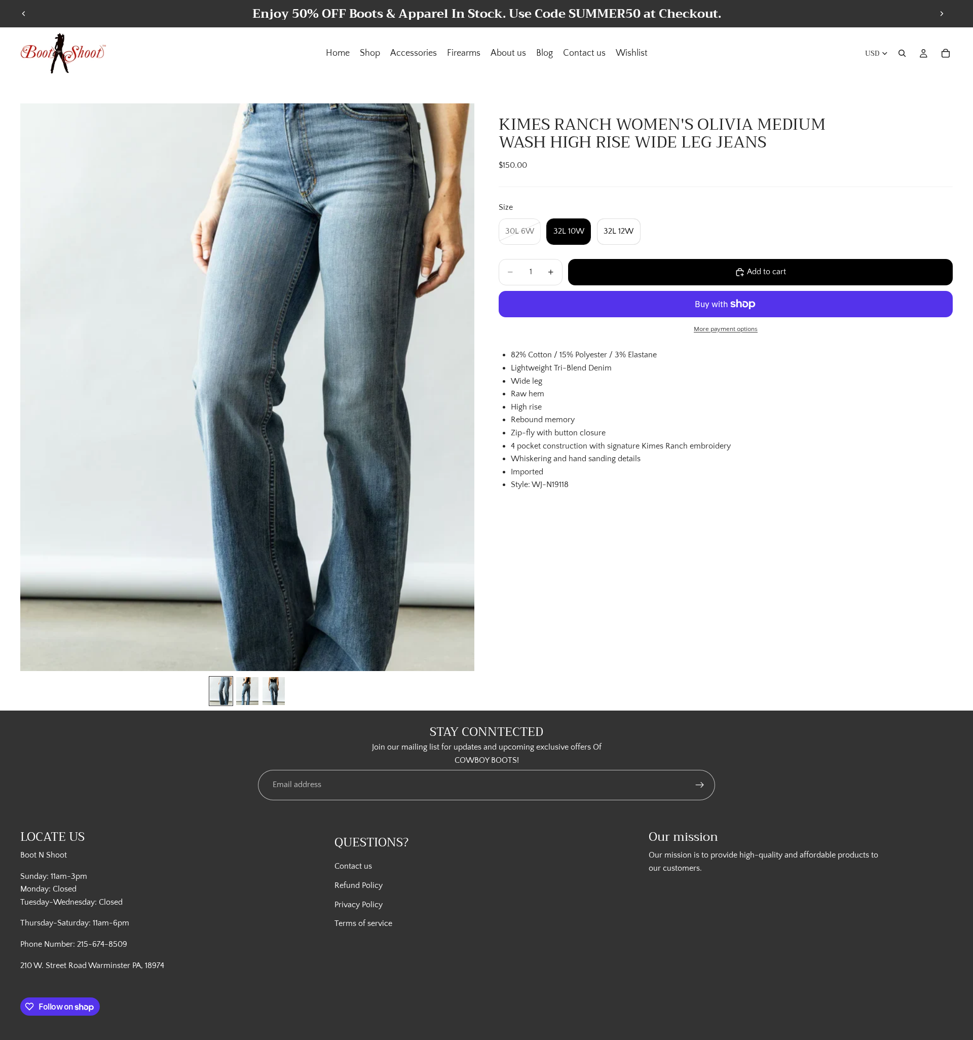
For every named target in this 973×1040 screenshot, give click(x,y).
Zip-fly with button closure (558, 432)
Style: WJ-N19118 (540, 485)
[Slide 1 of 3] (221, 691)
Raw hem (527, 394)
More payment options (726, 328)
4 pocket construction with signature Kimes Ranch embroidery (621, 446)
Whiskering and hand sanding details (576, 459)
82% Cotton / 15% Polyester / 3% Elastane (584, 355)
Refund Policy (358, 885)
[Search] (902, 53)
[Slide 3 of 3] (274, 691)
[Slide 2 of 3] (247, 691)
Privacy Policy (358, 904)
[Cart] (945, 53)
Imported (527, 471)
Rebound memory (543, 420)
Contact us (353, 866)
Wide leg (526, 381)
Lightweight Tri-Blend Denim (561, 368)
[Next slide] (941, 14)
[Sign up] (699, 785)
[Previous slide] (24, 14)
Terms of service (363, 923)
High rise (526, 407)
